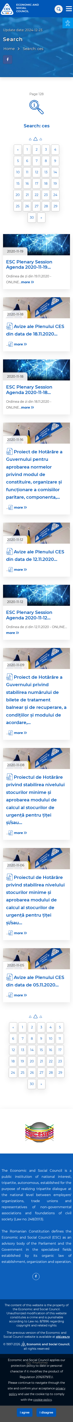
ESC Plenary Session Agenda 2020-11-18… (29, 390)
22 (36, 195)
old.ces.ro (63, 1337)
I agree (24, 1412)
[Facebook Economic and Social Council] (36, 1276)
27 (36, 206)
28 (46, 206)
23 (46, 195)
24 (55, 195)
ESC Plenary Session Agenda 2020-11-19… (29, 264)
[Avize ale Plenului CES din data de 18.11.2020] (36, 307)
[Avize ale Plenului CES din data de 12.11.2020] (36, 533)
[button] (67, 23)
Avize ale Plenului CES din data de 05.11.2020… (35, 981)
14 (55, 172)
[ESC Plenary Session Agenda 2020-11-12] (36, 595)
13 (45, 172)
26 (27, 206)
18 (45, 183)
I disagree (46, 1412)
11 (27, 172)
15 (17, 183)
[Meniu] (69, 9)
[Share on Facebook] (7, 59)
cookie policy (42, 1399)
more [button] (25, 282)
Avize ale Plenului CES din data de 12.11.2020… (35, 555)
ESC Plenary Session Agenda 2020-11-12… (29, 615)
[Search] (59, 9)
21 (27, 195)
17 (36, 183)
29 (55, 206)
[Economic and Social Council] (7, 9)
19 (55, 183)
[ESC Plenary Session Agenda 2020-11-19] (36, 244)
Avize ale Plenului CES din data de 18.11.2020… (35, 330)
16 (27, 183)
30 (32, 217)
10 (18, 172)
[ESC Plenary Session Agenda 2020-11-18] (36, 369)
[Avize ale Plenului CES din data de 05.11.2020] (36, 958)
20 (18, 195)
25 (17, 206)
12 (36, 172)
